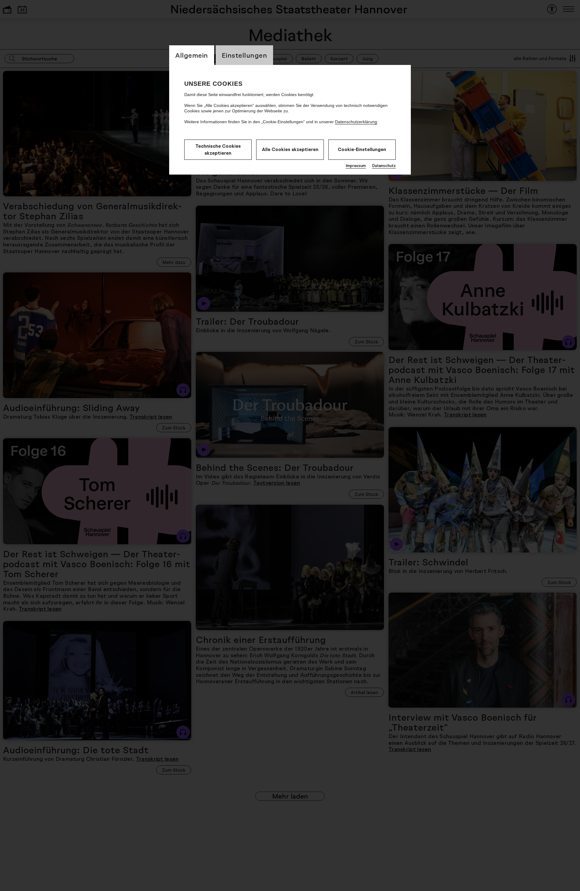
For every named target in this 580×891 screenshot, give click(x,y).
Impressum (356, 165)
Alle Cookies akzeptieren (290, 149)
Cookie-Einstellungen (362, 149)
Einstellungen (244, 55)
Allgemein (191, 55)
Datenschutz (384, 165)
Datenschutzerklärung (356, 121)
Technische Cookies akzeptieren (218, 149)
